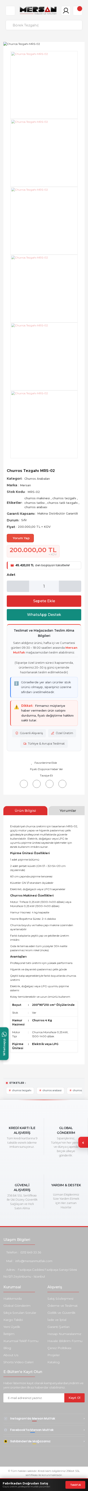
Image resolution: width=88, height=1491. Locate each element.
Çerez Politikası (59, 1348)
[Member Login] (66, 10)
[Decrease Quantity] (18, 586)
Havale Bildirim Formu (64, 1341)
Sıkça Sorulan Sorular (19, 1313)
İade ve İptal (56, 1320)
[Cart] (77, 10)
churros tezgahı (64, 498)
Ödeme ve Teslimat (62, 1306)
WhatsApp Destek (44, 614)
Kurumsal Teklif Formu (20, 1341)
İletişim (8, 1334)
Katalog (53, 1362)
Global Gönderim (16, 1306)
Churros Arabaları (37, 478)
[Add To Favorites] (44, 763)
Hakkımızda (12, 1298)
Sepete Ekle (44, 601)
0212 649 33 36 (30, 1252)
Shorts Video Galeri (18, 1362)
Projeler (53, 1355)
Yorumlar (68, 810)
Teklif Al (75, 1484)
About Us (10, 1355)
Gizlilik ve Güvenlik (61, 1313)
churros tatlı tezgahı (63, 503)
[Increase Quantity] (70, 586)
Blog (7, 1348)
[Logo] (38, 10)
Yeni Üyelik (11, 1327)
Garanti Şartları (58, 1327)
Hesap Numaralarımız (64, 1334)
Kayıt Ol (74, 1397)
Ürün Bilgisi (25, 810)
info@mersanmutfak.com (33, 1261)
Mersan (25, 485)
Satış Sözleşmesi (60, 1298)
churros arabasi (52, 1090)
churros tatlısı (35, 503)
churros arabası (35, 507)
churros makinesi (37, 498)
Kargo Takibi (13, 1320)
